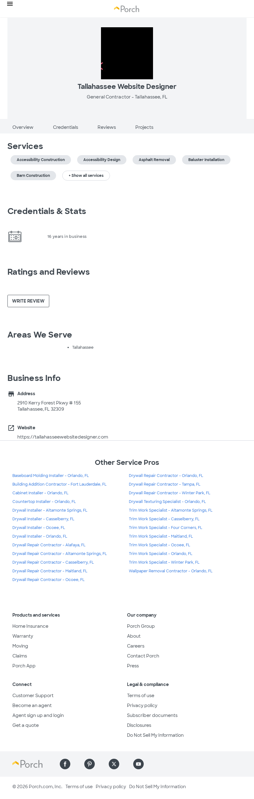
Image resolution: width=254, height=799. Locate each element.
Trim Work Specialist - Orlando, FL (160, 553)
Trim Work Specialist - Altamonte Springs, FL (170, 510)
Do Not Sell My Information (155, 735)
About (134, 636)
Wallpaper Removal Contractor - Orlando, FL (170, 571)
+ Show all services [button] (86, 175)
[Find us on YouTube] (138, 764)
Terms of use (140, 695)
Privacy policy (142, 705)
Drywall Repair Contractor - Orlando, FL (166, 475)
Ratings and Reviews (48, 272)
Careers (135, 646)
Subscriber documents (152, 715)
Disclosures (139, 725)
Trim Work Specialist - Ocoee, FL (159, 545)
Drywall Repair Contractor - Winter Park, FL (169, 493)
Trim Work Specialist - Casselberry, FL (164, 519)
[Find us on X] (114, 764)
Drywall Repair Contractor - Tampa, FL (164, 484)
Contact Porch (143, 656)
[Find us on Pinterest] (89, 764)
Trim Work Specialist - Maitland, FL (161, 536)
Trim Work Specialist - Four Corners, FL (165, 527)
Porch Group (141, 626)
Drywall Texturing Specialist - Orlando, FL (167, 501)
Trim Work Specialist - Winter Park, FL (164, 562)
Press (133, 666)
